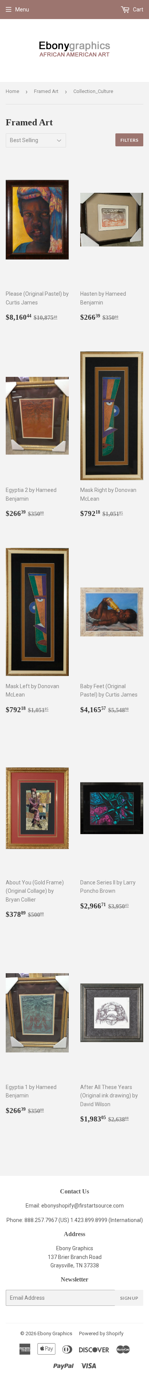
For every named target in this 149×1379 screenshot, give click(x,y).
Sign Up (129, 1298)
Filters (129, 140)
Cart (137, 9)
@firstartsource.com (99, 1206)
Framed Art (46, 91)
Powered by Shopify (101, 1333)
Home (12, 91)
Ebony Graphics (54, 1333)
